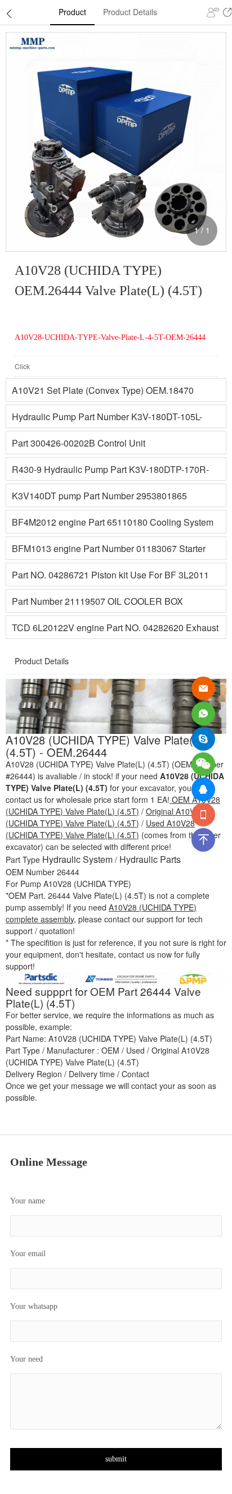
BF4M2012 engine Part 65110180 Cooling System (112, 522)
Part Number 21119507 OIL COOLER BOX (97, 601)
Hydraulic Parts (150, 859)
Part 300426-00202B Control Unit (78, 442)
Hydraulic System (77, 859)
